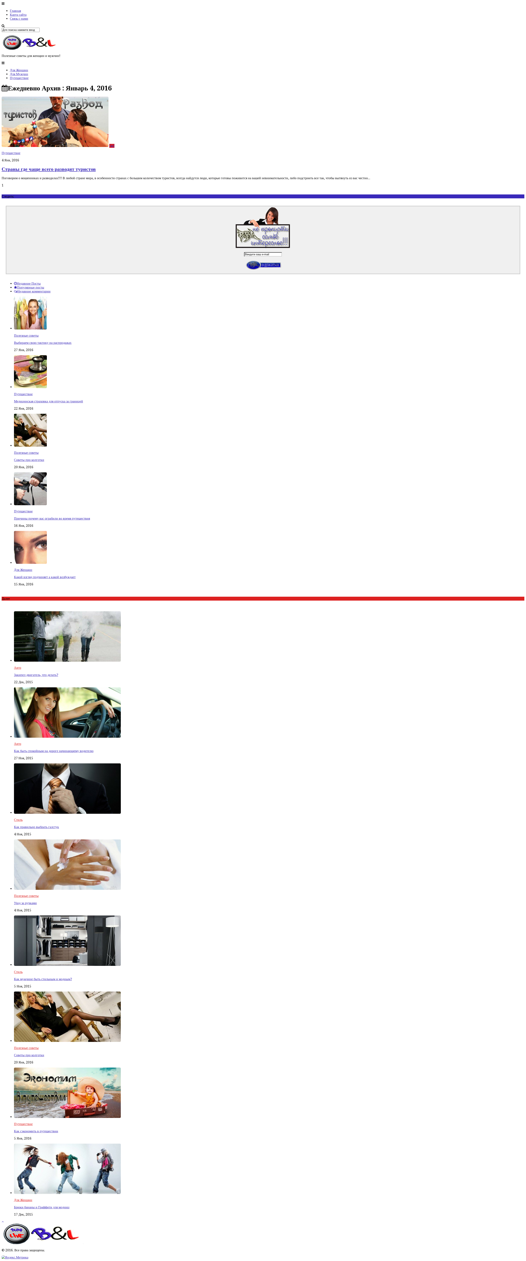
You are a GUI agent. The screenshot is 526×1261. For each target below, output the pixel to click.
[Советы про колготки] (30, 445)
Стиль (18, 820)
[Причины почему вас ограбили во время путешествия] (30, 504)
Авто (17, 668)
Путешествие (19, 78)
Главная (15, 11)
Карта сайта (18, 15)
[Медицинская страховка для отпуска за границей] (30, 387)
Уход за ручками (25, 903)
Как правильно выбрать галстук (36, 827)
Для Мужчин (19, 74)
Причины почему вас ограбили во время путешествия (52, 518)
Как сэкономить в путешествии (36, 1131)
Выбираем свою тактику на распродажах (43, 343)
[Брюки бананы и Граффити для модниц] (67, 1193)
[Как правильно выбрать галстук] (67, 813)
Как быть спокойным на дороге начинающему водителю (53, 751)
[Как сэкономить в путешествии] (67, 1117)
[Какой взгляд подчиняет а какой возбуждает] (30, 563)
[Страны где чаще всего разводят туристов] (55, 146)
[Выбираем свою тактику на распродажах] (30, 328)
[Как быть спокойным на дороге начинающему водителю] (67, 737)
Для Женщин (19, 70)
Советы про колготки (29, 460)
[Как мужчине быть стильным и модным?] (67, 965)
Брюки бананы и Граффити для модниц (41, 1207)
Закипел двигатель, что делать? (36, 675)
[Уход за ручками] (67, 889)
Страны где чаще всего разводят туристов (49, 169)
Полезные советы (26, 335)
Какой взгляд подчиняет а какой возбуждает (45, 577)
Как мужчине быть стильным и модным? (43, 979)
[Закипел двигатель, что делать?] (67, 660)
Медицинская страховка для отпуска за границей (48, 401)
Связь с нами (19, 19)
